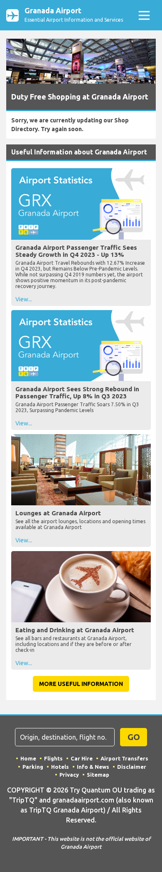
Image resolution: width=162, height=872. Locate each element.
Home (28, 758)
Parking (32, 767)
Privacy (69, 775)
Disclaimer (131, 767)
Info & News (93, 767)
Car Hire (82, 758)
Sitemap (98, 775)
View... (23, 299)
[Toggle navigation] (144, 15)
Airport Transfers (124, 758)
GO (134, 737)
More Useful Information (81, 684)
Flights (53, 758)
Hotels (60, 767)
